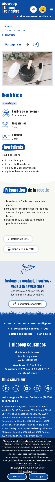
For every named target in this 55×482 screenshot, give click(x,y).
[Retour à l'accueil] (9, 4)
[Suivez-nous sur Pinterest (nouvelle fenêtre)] (48, 388)
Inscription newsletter (29, 304)
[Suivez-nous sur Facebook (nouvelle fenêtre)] (5, 388)
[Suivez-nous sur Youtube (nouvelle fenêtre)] (27, 388)
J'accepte (38, 476)
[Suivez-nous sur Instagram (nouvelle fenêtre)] (37, 388)
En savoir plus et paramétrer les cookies (27, 469)
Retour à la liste (20, 238)
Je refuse (17, 476)
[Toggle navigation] (51, 10)
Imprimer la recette (23, 249)
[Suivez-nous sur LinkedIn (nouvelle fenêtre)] (16, 388)
